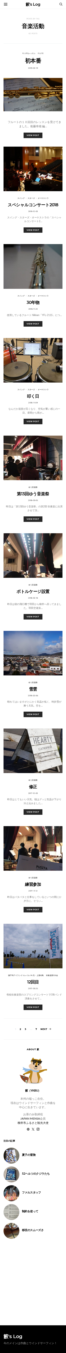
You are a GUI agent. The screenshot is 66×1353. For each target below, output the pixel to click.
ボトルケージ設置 (33, 591)
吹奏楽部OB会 (52, 975)
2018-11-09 (33, 403)
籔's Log (33, 4)
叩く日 (33, 396)
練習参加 (33, 884)
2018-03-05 (33, 500)
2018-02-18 (33, 598)
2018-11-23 (33, 309)
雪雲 (33, 689)
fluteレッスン (28, 53)
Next (43, 1029)
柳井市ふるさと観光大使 (33, 1122)
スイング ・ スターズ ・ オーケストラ (33, 198)
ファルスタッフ (31, 1192)
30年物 (33, 302)
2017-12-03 (33, 793)
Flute (41, 53)
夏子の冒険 (29, 1154)
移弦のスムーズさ (33, 1230)
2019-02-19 (33, 68)
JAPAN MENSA (30, 1118)
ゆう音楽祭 (33, 487)
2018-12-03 (33, 211)
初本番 (33, 60)
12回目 (33, 981)
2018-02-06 (33, 695)
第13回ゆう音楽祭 (33, 493)
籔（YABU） (33, 1090)
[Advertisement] (33, 1282)
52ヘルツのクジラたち (36, 1173)
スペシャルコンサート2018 (33, 204)
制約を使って (30, 1211)
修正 (33, 786)
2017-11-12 (33, 891)
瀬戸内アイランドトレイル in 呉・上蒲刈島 (26, 975)
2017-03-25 (33, 988)
